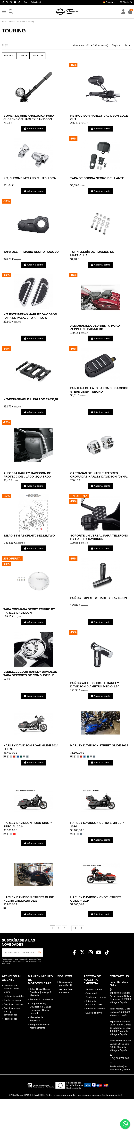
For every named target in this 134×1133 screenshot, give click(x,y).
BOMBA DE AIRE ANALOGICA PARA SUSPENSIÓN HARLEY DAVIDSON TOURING (28, 119)
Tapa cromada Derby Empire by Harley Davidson (29, 611)
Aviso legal (36, 2)
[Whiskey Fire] (14, 756)
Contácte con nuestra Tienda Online (11, 988)
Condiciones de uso (14, 1004)
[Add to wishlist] (28, 111)
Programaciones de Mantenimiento (40, 1026)
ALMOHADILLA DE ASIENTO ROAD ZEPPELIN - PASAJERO (95, 327)
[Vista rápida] (38, 111)
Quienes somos (93, 989)
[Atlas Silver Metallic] (24, 756)
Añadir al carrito (35, 128)
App (26, 2)
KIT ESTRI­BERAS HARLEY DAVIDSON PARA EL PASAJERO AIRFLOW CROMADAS (30, 318)
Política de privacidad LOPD (94, 1003)
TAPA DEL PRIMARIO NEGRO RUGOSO (31, 251)
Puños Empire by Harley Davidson (98, 598)
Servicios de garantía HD (65, 983)
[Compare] (33, 111)
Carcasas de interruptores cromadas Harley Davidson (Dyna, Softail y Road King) (99, 476)
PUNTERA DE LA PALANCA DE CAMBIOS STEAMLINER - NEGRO (99, 389)
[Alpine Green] (21, 756)
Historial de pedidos (14, 996)
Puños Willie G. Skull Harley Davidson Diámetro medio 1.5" (94, 684)
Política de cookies (95, 1008)
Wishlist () (127, 2)
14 (74, 928)
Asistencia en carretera (66, 991)
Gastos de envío (12, 1000)
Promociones (10, 1018)
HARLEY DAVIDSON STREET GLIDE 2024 (99, 745)
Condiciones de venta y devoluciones (12, 1011)
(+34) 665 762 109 (119, 1058)
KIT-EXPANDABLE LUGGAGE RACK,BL (31, 399)
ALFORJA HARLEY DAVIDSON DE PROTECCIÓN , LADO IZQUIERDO (27, 474)
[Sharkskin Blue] (27, 756)
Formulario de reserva (41, 999)
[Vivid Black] (4, 756)
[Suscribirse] (39, 952)
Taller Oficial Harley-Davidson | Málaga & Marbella (40, 992)
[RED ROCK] (14, 834)
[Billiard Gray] (8, 756)
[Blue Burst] (18, 756)
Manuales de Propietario (36, 1019)
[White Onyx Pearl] (11, 756)
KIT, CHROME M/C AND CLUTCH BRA (29, 178)
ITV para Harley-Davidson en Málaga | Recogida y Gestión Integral (41, 1008)
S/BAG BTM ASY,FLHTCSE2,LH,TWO (29, 535)
